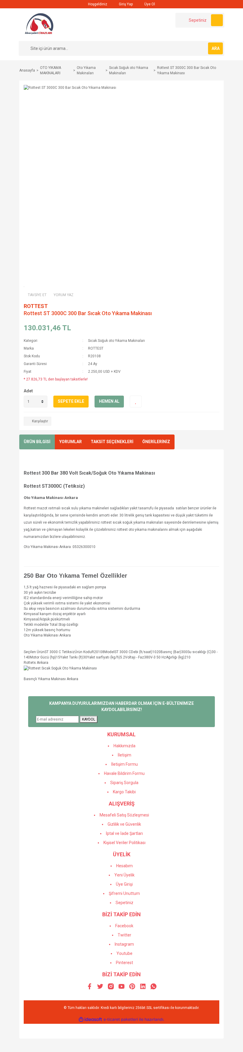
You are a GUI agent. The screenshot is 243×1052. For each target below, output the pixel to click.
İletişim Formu (124, 764)
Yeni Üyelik (124, 875)
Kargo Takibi (124, 791)
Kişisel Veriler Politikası (124, 842)
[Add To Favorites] (136, 401)
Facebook (124, 925)
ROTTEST (36, 306)
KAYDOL (88, 719)
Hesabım (124, 865)
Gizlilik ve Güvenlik (124, 824)
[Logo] (39, 24)
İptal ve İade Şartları (124, 833)
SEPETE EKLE (71, 401)
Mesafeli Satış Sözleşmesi (124, 815)
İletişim (124, 755)
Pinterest (124, 962)
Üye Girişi (124, 884)
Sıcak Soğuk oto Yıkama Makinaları (116, 341)
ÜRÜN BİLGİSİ (37, 441)
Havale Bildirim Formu (124, 773)
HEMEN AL (109, 401)
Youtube (124, 953)
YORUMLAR (70, 441)
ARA (216, 48)
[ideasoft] (90, 1019)
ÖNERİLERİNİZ (156, 441)
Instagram (124, 944)
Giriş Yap (125, 4)
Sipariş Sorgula (124, 782)
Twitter (124, 935)
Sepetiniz (124, 902)
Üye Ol (149, 4)
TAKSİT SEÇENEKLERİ (112, 441)
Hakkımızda (124, 745)
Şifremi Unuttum (124, 893)
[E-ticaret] (120, 1019)
